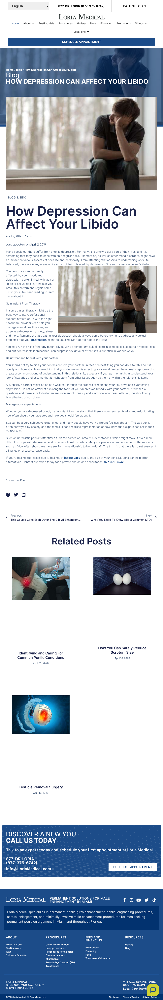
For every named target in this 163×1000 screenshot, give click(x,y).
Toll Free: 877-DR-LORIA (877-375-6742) (139, 983)
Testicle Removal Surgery (41, 787)
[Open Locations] (88, 32)
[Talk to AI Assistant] (153, 990)
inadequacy (72, 457)
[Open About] (33, 24)
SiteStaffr (156, 998)
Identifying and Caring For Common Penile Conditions (40, 655)
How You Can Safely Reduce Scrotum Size (122, 650)
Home (10, 69)
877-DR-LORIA (20, 859)
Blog (19, 69)
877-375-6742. (113, 462)
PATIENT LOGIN (134, 6)
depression (39, 339)
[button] (8, 495)
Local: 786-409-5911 (137, 988)
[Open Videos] (146, 24)
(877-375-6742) (81, 6)
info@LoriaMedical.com (28, 869)
